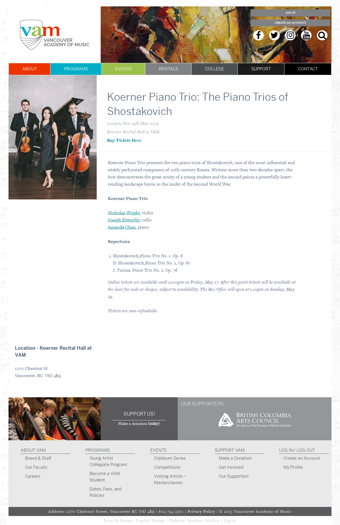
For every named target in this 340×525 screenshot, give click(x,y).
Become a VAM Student (105, 477)
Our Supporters (234, 476)
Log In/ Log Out (297, 450)
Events (123, 69)
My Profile (293, 467)
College (214, 69)
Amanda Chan (122, 227)
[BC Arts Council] (254, 429)
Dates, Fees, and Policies (105, 492)
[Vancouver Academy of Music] (54, 35)
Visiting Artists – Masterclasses (170, 479)
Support (261, 69)
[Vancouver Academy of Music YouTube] (306, 35)
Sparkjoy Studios (203, 520)
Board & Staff (38, 458)
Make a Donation (235, 458)
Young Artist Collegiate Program (108, 461)
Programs (76, 69)
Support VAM (230, 450)
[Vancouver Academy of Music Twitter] (274, 35)
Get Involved (231, 467)
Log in (230, 520)
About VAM (33, 450)
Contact (308, 69)
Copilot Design (150, 520)
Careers (32, 476)
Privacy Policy (201, 511)
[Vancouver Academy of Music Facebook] (258, 35)
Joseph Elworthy (124, 220)
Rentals (168, 69)
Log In (290, 13)
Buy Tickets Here (124, 140)
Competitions (167, 467)
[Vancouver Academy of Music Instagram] (290, 35)
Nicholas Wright (124, 213)
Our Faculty (36, 467)
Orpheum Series (170, 458)
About (29, 69)
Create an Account (290, 23)
